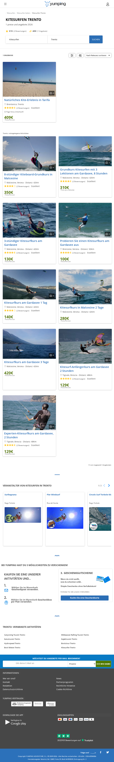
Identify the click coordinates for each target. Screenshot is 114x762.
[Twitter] (107, 753)
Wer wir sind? (9, 678)
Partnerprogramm (64, 682)
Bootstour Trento (68, 643)
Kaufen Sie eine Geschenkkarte (84, 598)
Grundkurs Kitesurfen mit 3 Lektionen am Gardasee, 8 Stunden (83, 171)
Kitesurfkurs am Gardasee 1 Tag (25, 302)
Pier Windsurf (53, 495)
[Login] (108, 4)
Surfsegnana (10, 495)
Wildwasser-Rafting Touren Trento (75, 635)
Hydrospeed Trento (12, 643)
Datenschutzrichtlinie (13, 689)
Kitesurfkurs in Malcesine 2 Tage (82, 307)
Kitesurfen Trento (68, 647)
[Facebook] (100, 753)
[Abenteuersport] (55, 4)
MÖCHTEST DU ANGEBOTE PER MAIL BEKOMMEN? (56, 658)
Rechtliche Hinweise (65, 685)
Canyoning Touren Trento (14, 635)
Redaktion (7, 685)
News (58, 678)
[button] (108, 485)
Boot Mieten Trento (12, 647)
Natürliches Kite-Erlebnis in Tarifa (27, 100)
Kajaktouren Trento (69, 639)
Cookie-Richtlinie (64, 689)
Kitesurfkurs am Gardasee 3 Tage (26, 362)
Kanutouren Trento (12, 639)
